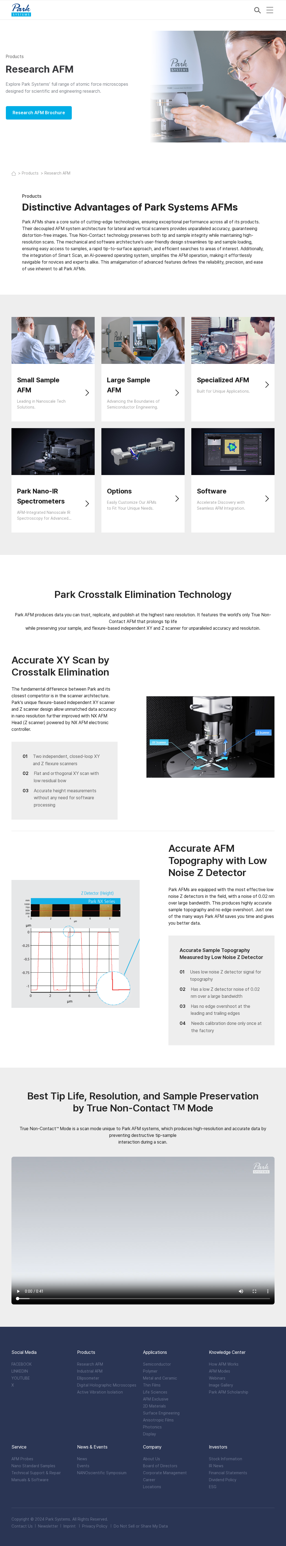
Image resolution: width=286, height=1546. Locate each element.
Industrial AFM (90, 1371)
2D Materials (154, 1406)
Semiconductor (157, 1364)
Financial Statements (228, 1473)
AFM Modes (219, 1371)
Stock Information (225, 1459)
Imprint (69, 1526)
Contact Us (22, 1526)
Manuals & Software (30, 1480)
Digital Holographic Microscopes (106, 1385)
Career (149, 1480)
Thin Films (152, 1385)
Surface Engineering (161, 1413)
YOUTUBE (20, 1378)
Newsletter (48, 1526)
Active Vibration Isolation (100, 1392)
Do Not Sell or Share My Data (141, 1526)
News (82, 1459)
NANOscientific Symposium (102, 1473)
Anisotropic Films (158, 1420)
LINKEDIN (19, 1371)
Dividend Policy (222, 1480)
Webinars (217, 1378)
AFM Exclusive (155, 1399)
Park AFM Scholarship (228, 1392)
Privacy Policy (94, 1526)
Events (83, 1466)
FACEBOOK (21, 1364)
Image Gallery (221, 1385)
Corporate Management (165, 1473)
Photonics (152, 1427)
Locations (152, 1487)
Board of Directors (160, 1466)
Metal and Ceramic (160, 1378)
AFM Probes (22, 1459)
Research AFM (90, 1364)
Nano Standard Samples (33, 1466)
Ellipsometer (88, 1378)
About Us (151, 1459)
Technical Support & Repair (36, 1473)
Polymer (150, 1371)
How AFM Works (224, 1364)
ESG (212, 1487)
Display (149, 1434)
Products (31, 173)
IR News (216, 1466)
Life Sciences (155, 1392)
